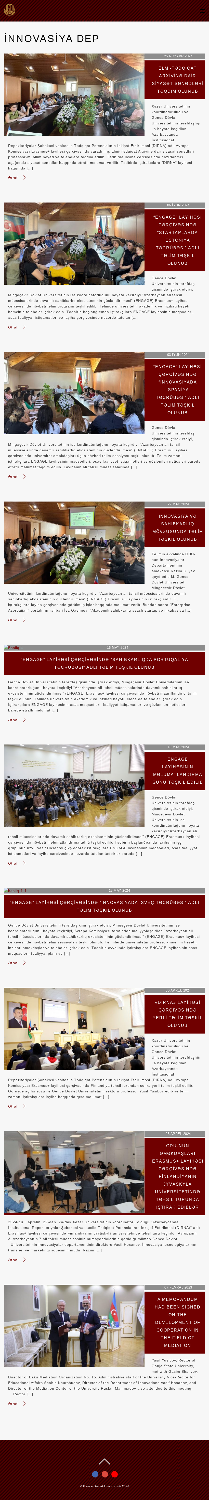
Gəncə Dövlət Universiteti (102, 1486)
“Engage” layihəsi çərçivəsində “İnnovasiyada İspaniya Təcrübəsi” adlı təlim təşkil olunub (177, 390)
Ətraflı (14, 178)
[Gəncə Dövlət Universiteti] (9, 14)
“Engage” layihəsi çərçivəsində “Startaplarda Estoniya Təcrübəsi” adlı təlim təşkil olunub (177, 240)
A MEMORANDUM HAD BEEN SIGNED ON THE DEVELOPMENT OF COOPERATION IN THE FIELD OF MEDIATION (178, 1322)
